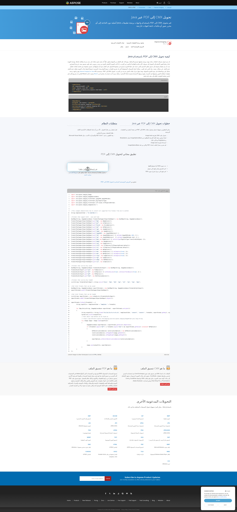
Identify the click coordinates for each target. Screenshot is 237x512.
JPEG (141, 423)
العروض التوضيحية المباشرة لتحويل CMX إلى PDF (116, 182)
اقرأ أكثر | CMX (165, 384)
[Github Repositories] (127, 493)
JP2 (116, 423)
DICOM (115, 416)
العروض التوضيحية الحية (137, 46)
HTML (115, 444)
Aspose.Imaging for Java (87, 71)
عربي (160, 3)
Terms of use (132, 509)
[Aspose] (73, 2)
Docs (102, 500)
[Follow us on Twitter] (110, 493)
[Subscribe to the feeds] (131, 493)
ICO (169, 461)
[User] (164, 3)
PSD (89, 430)
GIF (142, 416)
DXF (168, 437)
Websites (129, 3)
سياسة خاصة (87, 175)
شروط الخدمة (74, 172)
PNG (142, 430)
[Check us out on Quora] (123, 493)
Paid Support (132, 500)
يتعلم (121, 46)
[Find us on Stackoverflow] (118, 493)
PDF (142, 444)
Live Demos (111, 500)
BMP (168, 416)
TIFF (115, 437)
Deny (225, 505)
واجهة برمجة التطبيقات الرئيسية (135, 43)
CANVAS (88, 451)
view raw (166, 354)
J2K (89, 423)
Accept (218, 500)
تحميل (127, 46)
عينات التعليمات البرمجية (117, 43)
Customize (211, 505)
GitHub (99, 354)
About (137, 3)
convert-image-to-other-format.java (78, 354)
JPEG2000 (166, 430)
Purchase (113, 3)
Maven (96, 74)
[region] (118, 273)
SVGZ (115, 451)
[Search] (169, 3)
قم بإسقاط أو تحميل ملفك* (87, 169)
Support (121, 3)
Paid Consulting (144, 500)
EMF (89, 416)
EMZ (89, 444)
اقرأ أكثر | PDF (112, 389)
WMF (168, 444)
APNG (115, 430)
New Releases (86, 500)
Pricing (96, 500)
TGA (142, 451)
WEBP (89, 437)
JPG (168, 423)
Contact (137, 509)
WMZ (168, 451)
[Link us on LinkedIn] (114, 493)
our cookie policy (222, 497)
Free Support (122, 500)
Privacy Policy (124, 509)
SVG (142, 437)
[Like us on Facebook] (106, 493)
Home (69, 500)
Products (104, 3)
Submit (108, 478)
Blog (153, 500)
